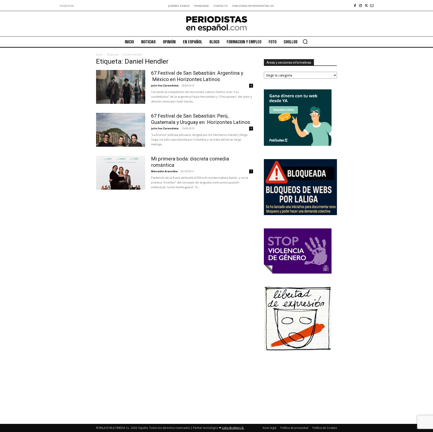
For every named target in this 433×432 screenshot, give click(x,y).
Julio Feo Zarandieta (165, 85)
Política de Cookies (325, 428)
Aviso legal (269, 428)
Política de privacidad (294, 428)
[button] (305, 41)
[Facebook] (355, 5)
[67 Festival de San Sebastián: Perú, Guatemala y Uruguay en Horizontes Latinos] (120, 130)
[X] (366, 5)
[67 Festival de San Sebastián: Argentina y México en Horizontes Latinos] (120, 87)
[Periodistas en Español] (216, 24)
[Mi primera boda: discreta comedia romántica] (120, 173)
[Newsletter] (371, 5)
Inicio (99, 54)
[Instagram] (360, 5)
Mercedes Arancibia (164, 171)
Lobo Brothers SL (233, 428)
